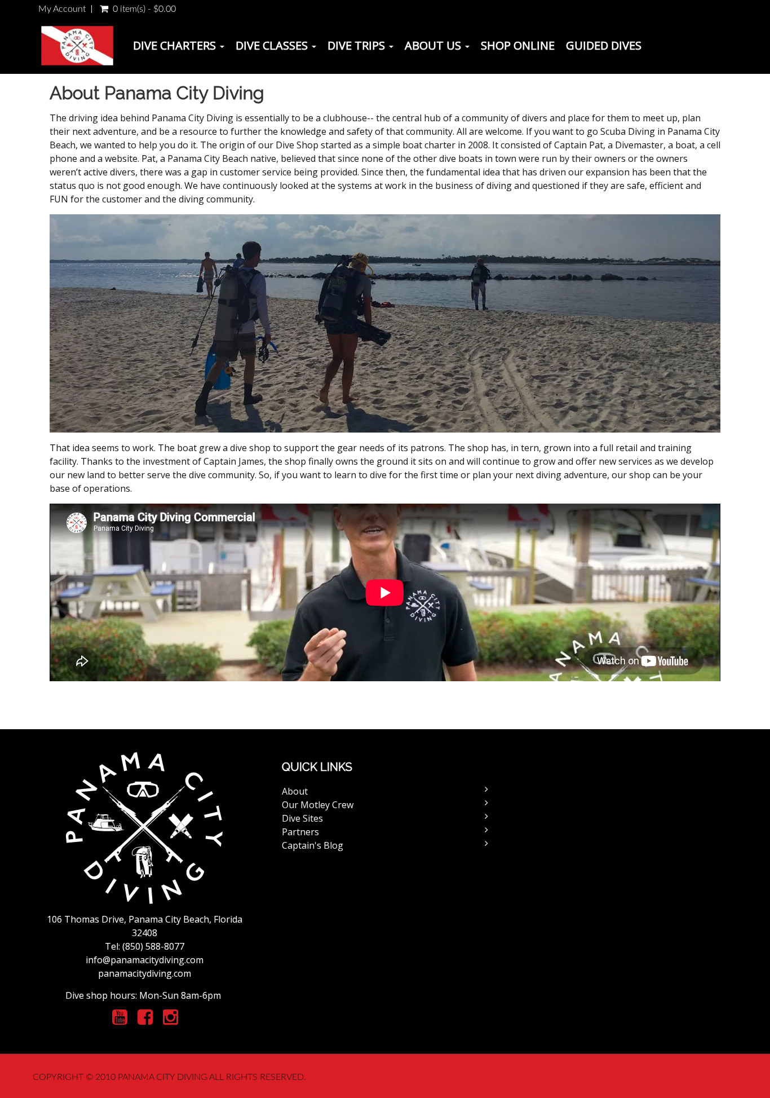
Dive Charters (176, 45)
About (295, 791)
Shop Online (518, 45)
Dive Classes (273, 45)
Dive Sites (302, 818)
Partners (300, 832)
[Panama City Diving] (77, 45)
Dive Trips (358, 45)
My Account (62, 9)
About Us (434, 45)
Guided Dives (603, 45)
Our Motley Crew (317, 805)
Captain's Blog (312, 845)
